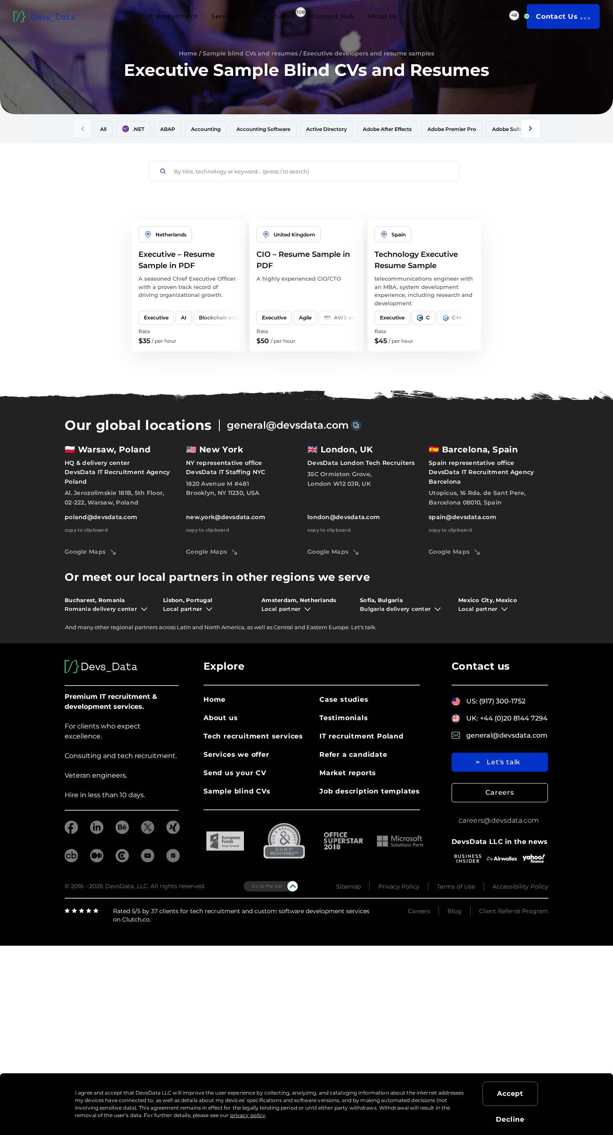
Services (225, 16)
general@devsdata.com (288, 425)
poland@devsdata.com (101, 517)
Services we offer (236, 754)
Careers (499, 792)
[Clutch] (596, 722)
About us (220, 718)
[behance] (122, 832)
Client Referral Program (513, 911)
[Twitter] (596, 683)
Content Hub (332, 16)
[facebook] (71, 832)
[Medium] (596, 708)
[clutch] (122, 860)
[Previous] (82, 128)
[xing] (173, 832)
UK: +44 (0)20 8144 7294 (507, 718)
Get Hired (492, 16)
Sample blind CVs (237, 791)
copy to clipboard (86, 530)
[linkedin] (96, 832)
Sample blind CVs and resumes (250, 53)
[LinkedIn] (596, 658)
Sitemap (348, 886)
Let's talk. (364, 627)
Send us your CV (234, 773)
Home (188, 53)
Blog (454, 911)
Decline (510, 1119)
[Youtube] (596, 695)
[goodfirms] (173, 860)
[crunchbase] (71, 860)
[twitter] (147, 832)
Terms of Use (456, 886)
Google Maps (85, 551)
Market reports (347, 773)
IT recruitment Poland (361, 736)
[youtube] (147, 860)
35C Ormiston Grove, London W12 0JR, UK (339, 478)
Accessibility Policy (520, 886)
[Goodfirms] (596, 736)
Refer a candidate (353, 754)
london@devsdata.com (343, 517)
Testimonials (343, 718)
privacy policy (248, 1115)
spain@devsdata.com (462, 517)
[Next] (530, 128)
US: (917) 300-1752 (495, 701)
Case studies (344, 699)
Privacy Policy (399, 886)
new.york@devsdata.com (225, 517)
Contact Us (557, 16)
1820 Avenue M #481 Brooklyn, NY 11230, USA (222, 488)
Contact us (481, 666)
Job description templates (369, 791)
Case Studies (273, 16)
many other (93, 627)
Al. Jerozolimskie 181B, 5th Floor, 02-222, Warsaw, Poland (114, 497)
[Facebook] (596, 670)
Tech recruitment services (253, 736)
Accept (510, 1093)
